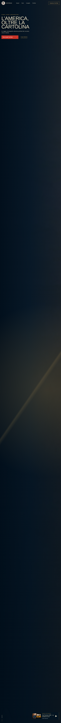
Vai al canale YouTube (10, 37)
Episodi (17, 3)
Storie (23, 3)
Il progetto (28, 3)
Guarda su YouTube (54, 3)
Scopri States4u (24, 36)
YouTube (34, 3)
